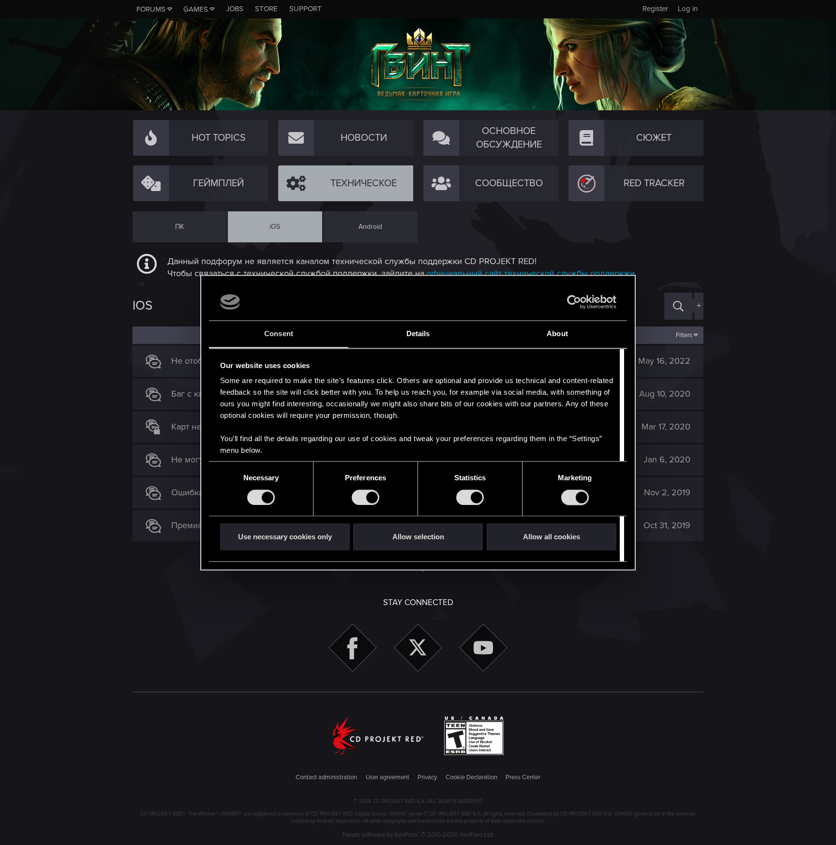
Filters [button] (684, 335)
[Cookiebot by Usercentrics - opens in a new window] (574, 302)
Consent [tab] (278, 334)
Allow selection (418, 537)
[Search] (678, 306)
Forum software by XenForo (418, 835)
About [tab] (557, 334)
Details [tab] (418, 334)
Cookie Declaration (471, 777)
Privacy (427, 777)
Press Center (523, 777)
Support (305, 8)
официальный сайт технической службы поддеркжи (531, 273)
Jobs (234, 8)
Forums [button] (150, 9)
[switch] (365, 497)
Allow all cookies (551, 537)
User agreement (387, 777)
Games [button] (195, 9)
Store (266, 8)
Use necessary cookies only (285, 537)
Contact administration (326, 777)
